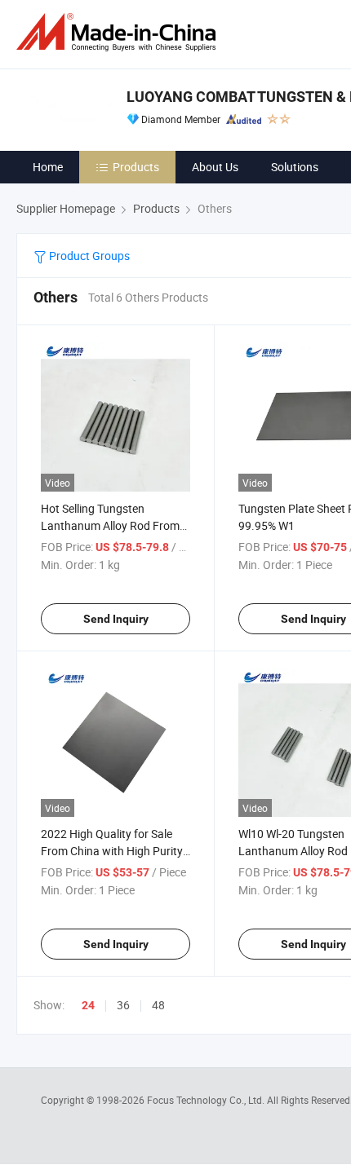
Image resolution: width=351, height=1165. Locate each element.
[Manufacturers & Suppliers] (119, 32)
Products (136, 166)
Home (48, 166)
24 (88, 1005)
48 (158, 1005)
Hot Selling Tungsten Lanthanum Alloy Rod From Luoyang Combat (110, 525)
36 (123, 1005)
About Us (215, 166)
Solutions (294, 166)
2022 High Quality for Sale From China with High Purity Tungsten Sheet (112, 851)
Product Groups (88, 255)
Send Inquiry (116, 618)
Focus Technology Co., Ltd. (207, 1099)
